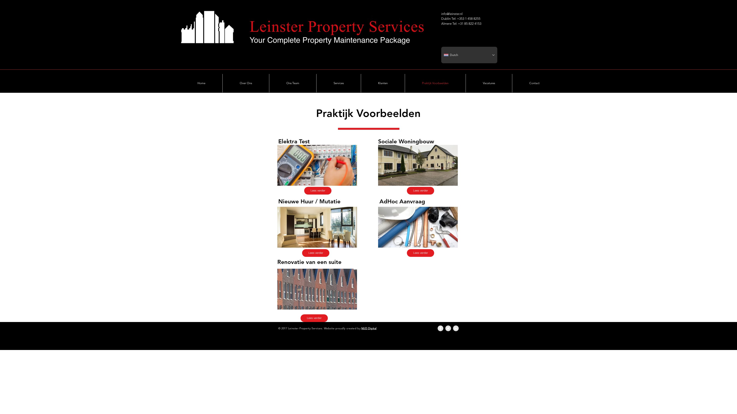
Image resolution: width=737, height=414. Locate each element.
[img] (317, 165)
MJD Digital (369, 328)
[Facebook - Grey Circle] (440, 328)
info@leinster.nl (452, 14)
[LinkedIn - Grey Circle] (456, 328)
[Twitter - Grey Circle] (448, 328)
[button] (338, 83)
